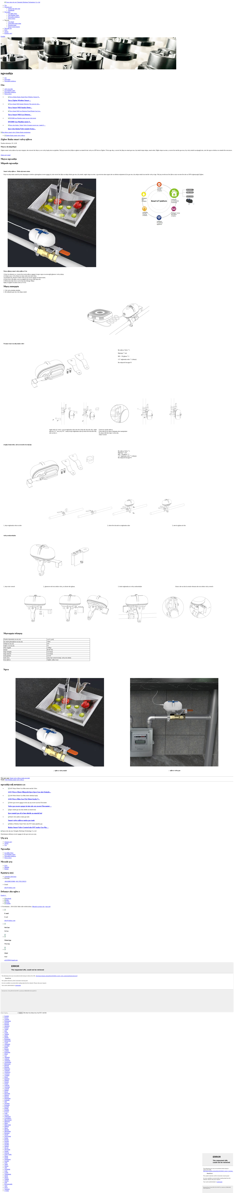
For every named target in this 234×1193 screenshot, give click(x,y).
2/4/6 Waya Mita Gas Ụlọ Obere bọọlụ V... (24, 799)
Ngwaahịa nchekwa (14, 17)
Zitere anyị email (5, 155)
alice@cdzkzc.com (9, 887)
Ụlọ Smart (11, 22)
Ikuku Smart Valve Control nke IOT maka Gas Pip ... (28, 827)
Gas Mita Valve (12, 13)
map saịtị (47, 906)
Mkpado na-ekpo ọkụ (38, 906)
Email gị (4, 895)
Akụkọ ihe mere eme (14, 8)
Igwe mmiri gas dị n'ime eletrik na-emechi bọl (25, 813)
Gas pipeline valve (9, 90)
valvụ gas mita (8, 89)
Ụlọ (5, 5)
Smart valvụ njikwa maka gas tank (20, 778)
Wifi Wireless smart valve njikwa (14, 780)
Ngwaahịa (7, 12)
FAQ (5, 30)
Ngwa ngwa (11, 18)
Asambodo (11, 10)
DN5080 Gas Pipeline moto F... (19, 122)
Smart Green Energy (14, 27)
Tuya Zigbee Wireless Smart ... (19, 100)
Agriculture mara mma (14, 23)
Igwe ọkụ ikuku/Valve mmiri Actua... (22, 129)
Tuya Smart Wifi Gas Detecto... (19, 115)
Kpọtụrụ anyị (8, 33)
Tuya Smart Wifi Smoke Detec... (20, 108)
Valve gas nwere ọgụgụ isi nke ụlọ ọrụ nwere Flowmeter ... (30, 806)
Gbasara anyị (8, 7)
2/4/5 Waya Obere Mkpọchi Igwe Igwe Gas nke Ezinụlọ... (29, 792)
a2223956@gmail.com (11, 960)
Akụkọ (6, 31)
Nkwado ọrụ (8, 28)
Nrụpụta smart (12, 25)
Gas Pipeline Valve (13, 15)
